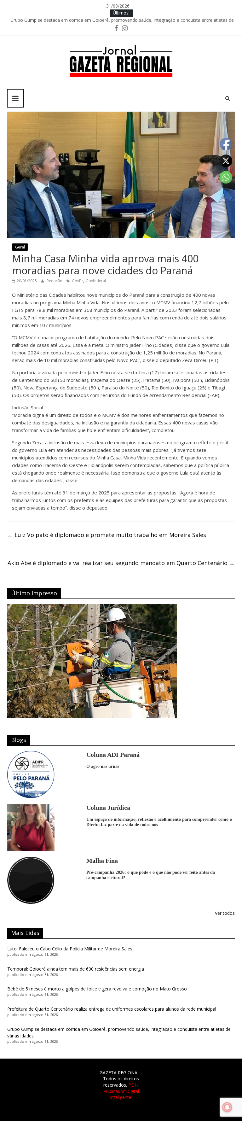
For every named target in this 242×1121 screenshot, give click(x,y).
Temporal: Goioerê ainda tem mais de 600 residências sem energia (75, 969)
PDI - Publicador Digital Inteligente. (121, 1091)
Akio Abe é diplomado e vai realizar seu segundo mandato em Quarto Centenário (121, 563)
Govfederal (96, 280)
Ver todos (225, 913)
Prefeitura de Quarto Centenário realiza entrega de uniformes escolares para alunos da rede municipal (111, 1009)
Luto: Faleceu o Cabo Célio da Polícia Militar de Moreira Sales (69, 949)
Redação (55, 280)
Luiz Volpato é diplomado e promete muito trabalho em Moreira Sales (106, 535)
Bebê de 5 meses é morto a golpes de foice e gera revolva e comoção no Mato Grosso (97, 989)
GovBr (77, 280)
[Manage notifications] (227, 1107)
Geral (20, 247)
